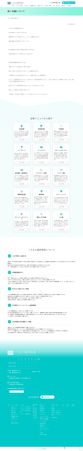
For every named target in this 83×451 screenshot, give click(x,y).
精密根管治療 (43, 423)
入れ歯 (41, 432)
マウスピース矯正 (44, 419)
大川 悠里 (35, 413)
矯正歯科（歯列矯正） (45, 418)
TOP (9, 404)
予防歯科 (42, 410)
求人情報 (73, 405)
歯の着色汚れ (55, 417)
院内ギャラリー (14, 414)
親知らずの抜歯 (43, 434)
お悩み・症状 (55, 404)
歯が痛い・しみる (56, 410)
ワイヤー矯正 (43, 421)
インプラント (43, 412)
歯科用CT (13, 417)
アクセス (22, 404)
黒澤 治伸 (35, 408)
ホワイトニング (43, 427)
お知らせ (68, 405)
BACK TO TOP (73, 449)
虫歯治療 (42, 406)
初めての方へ (14, 408)
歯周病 (53, 408)
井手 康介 (35, 415)
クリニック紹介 (14, 404)
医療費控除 (13, 412)
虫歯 (53, 406)
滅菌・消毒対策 (14, 422)
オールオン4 (43, 414)
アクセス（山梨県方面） (25, 413)
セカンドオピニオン (44, 416)
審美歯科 (42, 425)
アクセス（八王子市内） (25, 406)
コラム (63, 405)
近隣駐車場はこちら (16, 391)
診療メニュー (43, 404)
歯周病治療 (42, 408)
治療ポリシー (14, 406)
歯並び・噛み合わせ (56, 412)
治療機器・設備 (14, 416)
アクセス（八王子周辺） (25, 408)
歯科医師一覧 (35, 405)
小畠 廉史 (35, 417)
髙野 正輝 (35, 411)
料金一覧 (13, 410)
